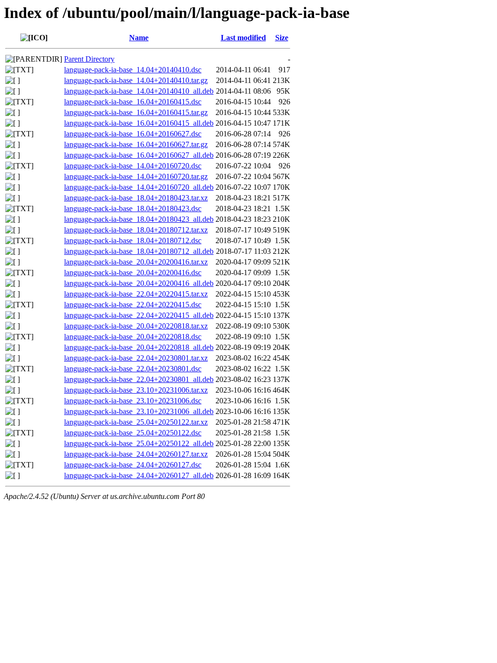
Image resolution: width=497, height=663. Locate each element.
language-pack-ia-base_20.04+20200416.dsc (132, 272)
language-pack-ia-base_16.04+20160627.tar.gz (136, 144)
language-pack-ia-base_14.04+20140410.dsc (132, 70)
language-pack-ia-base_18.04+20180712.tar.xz (136, 230)
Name (139, 37)
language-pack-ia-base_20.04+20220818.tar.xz (136, 326)
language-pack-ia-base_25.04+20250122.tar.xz (136, 422)
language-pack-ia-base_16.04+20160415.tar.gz (136, 112)
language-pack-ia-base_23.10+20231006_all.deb (139, 411)
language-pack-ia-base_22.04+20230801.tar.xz (136, 358)
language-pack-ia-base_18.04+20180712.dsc (132, 240)
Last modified (243, 37)
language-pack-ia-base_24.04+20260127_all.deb (139, 475)
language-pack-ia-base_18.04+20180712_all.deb (139, 251)
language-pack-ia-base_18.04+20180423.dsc (132, 208)
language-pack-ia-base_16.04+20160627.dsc (132, 134)
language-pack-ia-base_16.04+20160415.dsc (132, 102)
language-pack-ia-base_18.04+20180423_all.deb (139, 219)
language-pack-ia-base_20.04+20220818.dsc (132, 336)
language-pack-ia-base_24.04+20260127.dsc (132, 465)
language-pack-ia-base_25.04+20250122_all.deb (139, 443)
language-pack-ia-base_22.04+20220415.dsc (132, 304)
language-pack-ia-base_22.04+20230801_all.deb (139, 379)
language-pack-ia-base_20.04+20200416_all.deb (139, 283)
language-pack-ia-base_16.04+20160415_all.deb (139, 123)
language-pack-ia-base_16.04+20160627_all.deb (139, 155)
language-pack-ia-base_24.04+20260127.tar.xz (136, 454)
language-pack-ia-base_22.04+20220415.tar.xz (136, 294)
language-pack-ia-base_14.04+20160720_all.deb (139, 187)
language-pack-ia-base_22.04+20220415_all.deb (139, 315)
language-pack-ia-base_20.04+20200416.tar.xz (136, 262)
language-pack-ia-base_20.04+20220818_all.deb (139, 347)
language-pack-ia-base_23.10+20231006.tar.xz (136, 390)
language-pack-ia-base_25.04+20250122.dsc (132, 433)
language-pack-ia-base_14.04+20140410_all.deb (139, 91)
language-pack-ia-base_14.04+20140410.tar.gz (136, 80)
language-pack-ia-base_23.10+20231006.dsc (132, 401)
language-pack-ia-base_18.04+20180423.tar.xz (136, 198)
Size (281, 37)
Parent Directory (89, 59)
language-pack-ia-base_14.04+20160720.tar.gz (136, 176)
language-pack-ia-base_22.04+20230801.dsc (132, 369)
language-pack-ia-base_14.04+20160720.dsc (132, 166)
